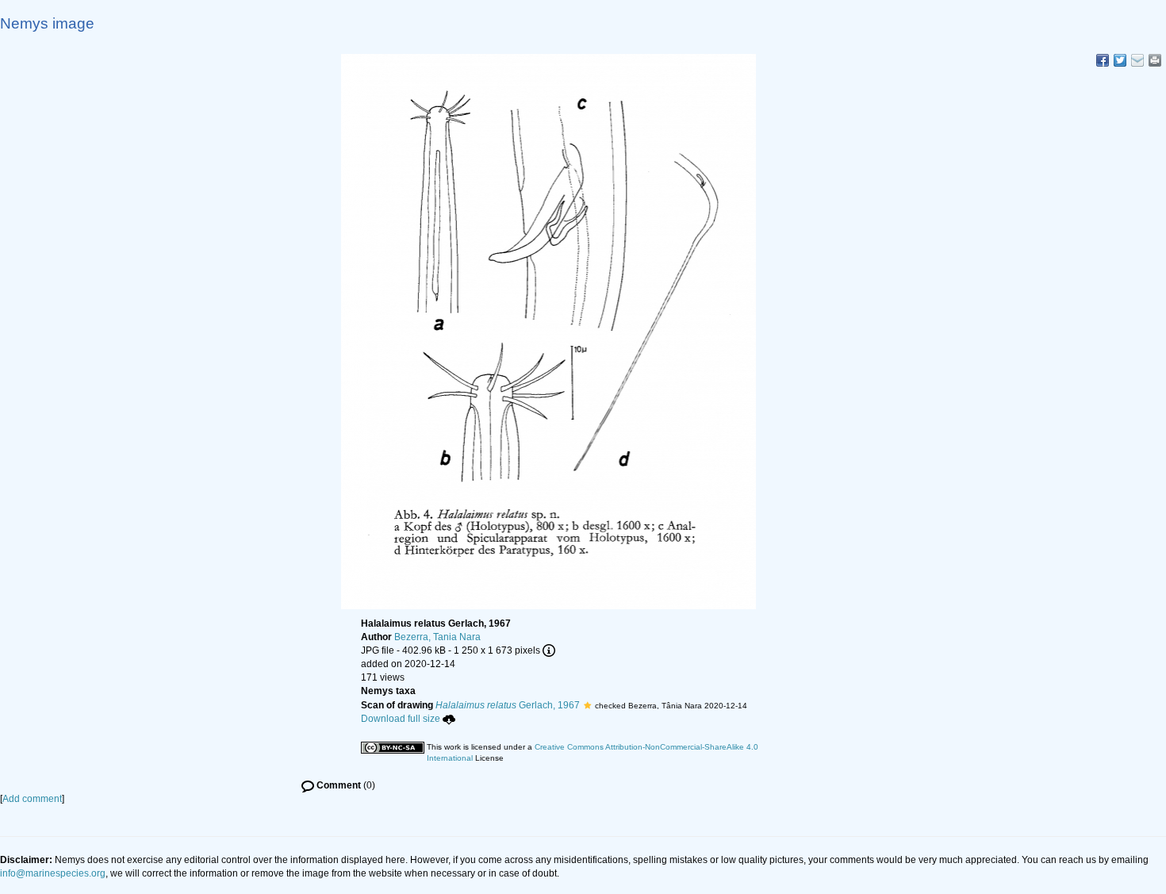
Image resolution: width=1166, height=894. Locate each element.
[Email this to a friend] (1155, 60)
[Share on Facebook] (1102, 60)
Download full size (400, 718)
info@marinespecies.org (52, 873)
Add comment (32, 798)
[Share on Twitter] (1120, 60)
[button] (587, 705)
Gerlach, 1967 (507, 705)
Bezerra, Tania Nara (437, 637)
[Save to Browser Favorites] (1137, 60)
